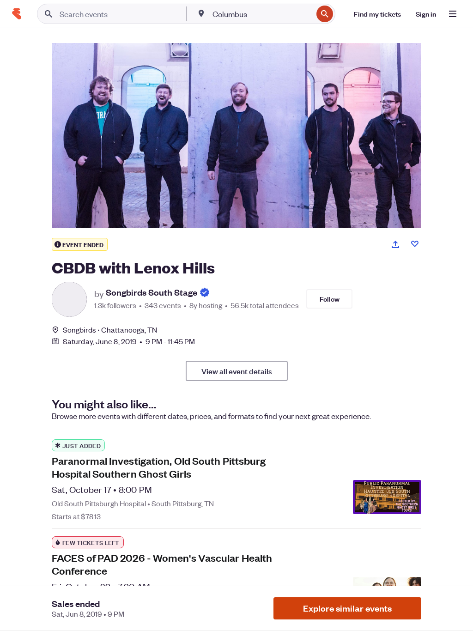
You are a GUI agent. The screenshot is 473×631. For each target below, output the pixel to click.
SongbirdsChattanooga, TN (110, 329)
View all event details (236, 371)
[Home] (16, 13)
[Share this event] (395, 244)
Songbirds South (151, 293)
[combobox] (261, 13)
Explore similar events (347, 608)
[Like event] (414, 243)
